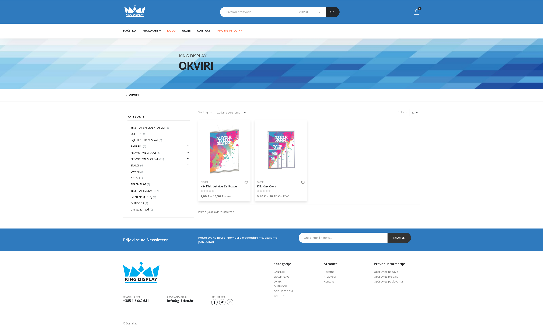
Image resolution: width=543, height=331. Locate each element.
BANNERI (279, 272)
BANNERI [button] (138, 146)
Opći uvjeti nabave (386, 272)
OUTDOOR (139, 203)
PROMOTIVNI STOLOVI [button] (147, 159)
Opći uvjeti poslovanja (388, 281)
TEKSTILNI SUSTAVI (144, 191)
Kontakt (203, 30)
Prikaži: (402, 112)
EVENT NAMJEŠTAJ (143, 197)
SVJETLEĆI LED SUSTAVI (146, 140)
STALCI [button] (137, 165)
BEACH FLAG (140, 184)
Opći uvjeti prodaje (386, 276)
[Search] (333, 12)
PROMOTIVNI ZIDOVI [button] (145, 153)
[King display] (135, 12)
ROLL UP (138, 134)
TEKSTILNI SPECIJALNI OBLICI (150, 127)
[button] (416, 12)
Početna (129, 30)
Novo (171, 30)
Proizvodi (330, 276)
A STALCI (138, 178)
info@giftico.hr (229, 30)
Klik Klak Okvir (267, 186)
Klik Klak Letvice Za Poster (219, 186)
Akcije (186, 30)
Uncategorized (142, 209)
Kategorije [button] (135, 116)
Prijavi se (398, 238)
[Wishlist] (246, 182)
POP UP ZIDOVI (283, 291)
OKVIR (277, 281)
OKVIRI (204, 182)
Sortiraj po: (205, 112)
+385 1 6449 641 (136, 300)
